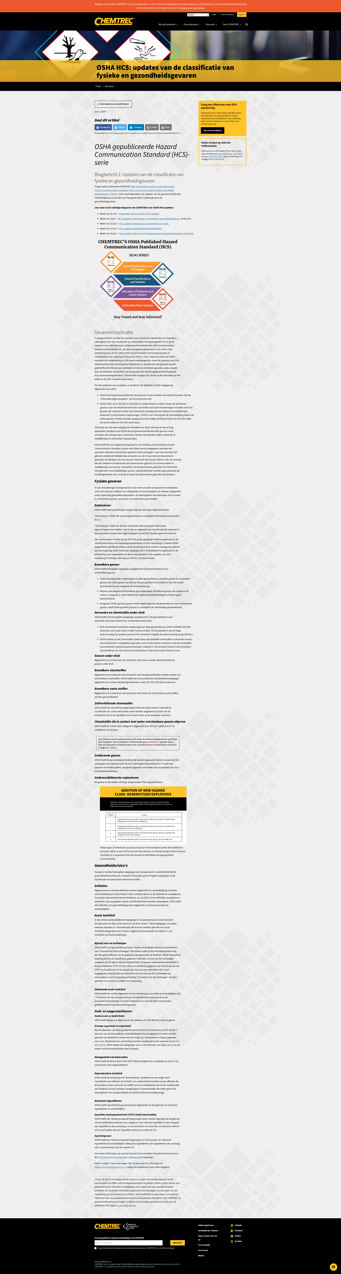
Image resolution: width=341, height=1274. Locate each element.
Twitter (238, 1236)
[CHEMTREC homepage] (115, 24)
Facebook (239, 1230)
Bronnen (210, 24)
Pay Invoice (203, 1250)
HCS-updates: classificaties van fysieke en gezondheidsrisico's (149, 218)
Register (242, 14)
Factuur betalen (227, 14)
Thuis (98, 86)
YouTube (238, 1241)
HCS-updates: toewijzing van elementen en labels (144, 223)
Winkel (201, 1255)
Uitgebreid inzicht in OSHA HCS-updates (139, 213)
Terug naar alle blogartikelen (114, 104)
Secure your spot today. (192, 8)
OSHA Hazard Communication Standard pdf (120, 1157)
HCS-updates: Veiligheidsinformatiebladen (140, 228)
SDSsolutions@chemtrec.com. (110, 1167)
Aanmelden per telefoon (208, 1230)
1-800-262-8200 (215, 156)
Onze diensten (191, 24)
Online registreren (206, 1225)
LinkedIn (238, 1225)
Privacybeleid (204, 1245)
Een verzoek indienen (213, 130)
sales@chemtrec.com (227, 153)
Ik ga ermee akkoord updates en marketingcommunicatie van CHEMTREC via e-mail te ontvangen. (136, 1248)
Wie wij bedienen (167, 24)
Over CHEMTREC (231, 24)
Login (214, 14)
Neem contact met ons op (207, 1238)
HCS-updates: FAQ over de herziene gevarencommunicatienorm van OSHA (156, 233)
